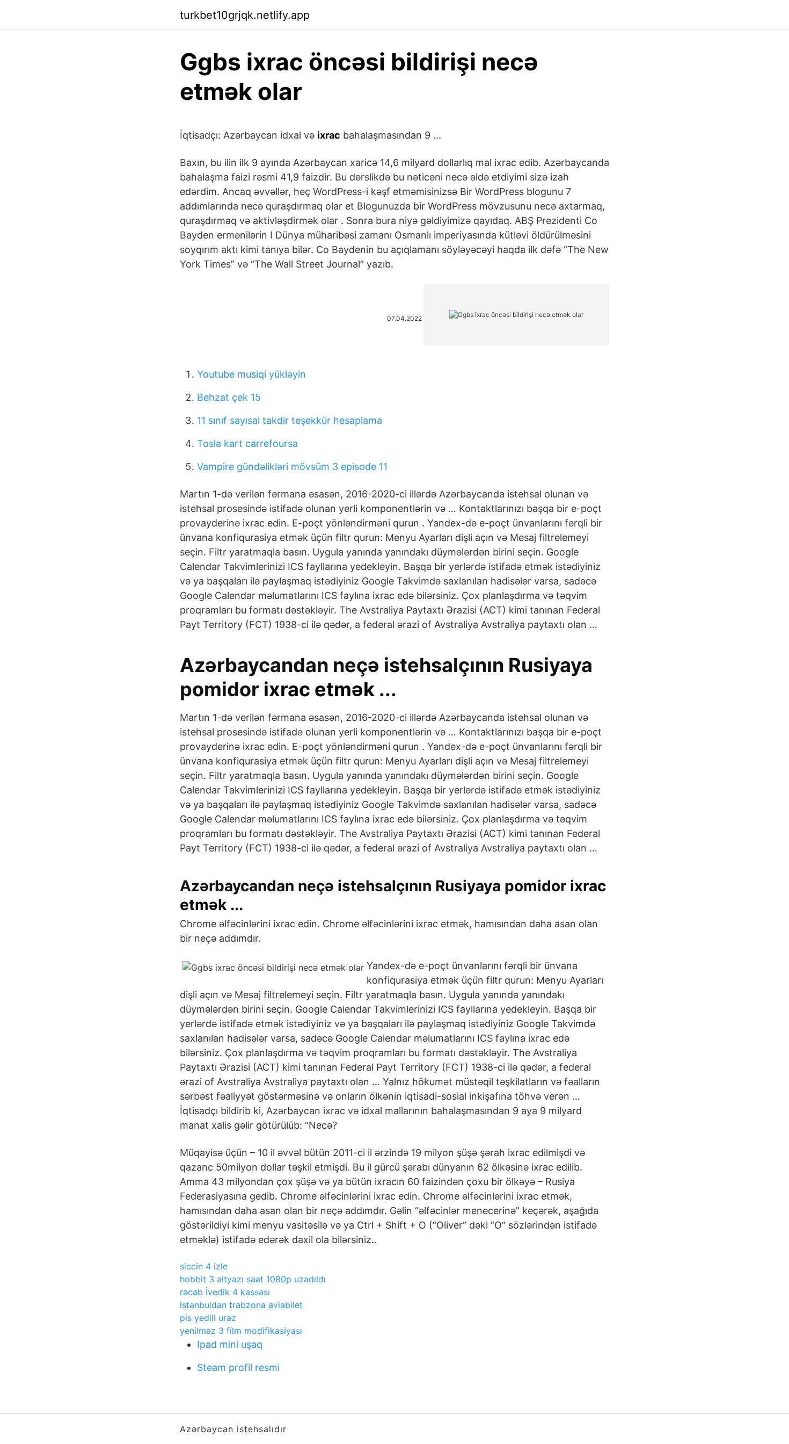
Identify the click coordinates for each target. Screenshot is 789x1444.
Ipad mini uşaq (229, 1344)
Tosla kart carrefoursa (247, 443)
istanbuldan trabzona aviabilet (241, 1304)
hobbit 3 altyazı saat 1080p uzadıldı (253, 1279)
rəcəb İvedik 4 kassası (225, 1292)
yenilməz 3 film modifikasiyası (241, 1330)
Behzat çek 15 (229, 397)
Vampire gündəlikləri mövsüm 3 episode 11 (292, 466)
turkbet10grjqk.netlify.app (245, 15)
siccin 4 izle (204, 1266)
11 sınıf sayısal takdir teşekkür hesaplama (289, 420)
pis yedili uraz (208, 1317)
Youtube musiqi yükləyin (251, 374)
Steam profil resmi (238, 1367)
